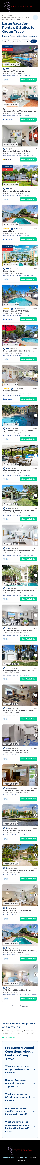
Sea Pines (27, 75)
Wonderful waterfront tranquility (18, 551)
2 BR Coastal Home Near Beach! (18, 990)
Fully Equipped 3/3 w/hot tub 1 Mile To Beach (19, 671)
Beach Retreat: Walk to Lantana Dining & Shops (17, 911)
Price (14, 41)
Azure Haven (9, 231)
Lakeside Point (28, 435)
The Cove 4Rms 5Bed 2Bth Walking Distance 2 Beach (19, 871)
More (33, 41)
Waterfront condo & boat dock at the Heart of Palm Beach (18, 632)
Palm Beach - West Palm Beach (12, 75)
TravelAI (24, 1158)
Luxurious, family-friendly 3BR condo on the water (17, 831)
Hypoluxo (26, 755)
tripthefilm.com (8, 1158)
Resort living (9, 271)
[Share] (35, 17)
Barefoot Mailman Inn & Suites (17, 151)
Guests (24, 41)
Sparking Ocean (10, 391)
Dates (5, 41)
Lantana (26, 115)
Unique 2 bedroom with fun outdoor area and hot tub (16, 751)
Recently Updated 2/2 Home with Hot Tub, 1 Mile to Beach (18, 512)
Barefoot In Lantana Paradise (16, 191)
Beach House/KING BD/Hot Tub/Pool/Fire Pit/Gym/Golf (15, 312)
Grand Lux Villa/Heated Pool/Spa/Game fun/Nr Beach (16, 72)
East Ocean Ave (28, 155)
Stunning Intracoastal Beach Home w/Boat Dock (19, 592)
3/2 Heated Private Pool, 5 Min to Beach (18, 432)
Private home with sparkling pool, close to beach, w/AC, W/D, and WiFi (20, 951)
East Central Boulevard (30, 994)
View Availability (28, 79)
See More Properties (20, 1006)
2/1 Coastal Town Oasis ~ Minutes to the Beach (19, 791)
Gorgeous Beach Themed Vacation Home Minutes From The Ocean (19, 112)
